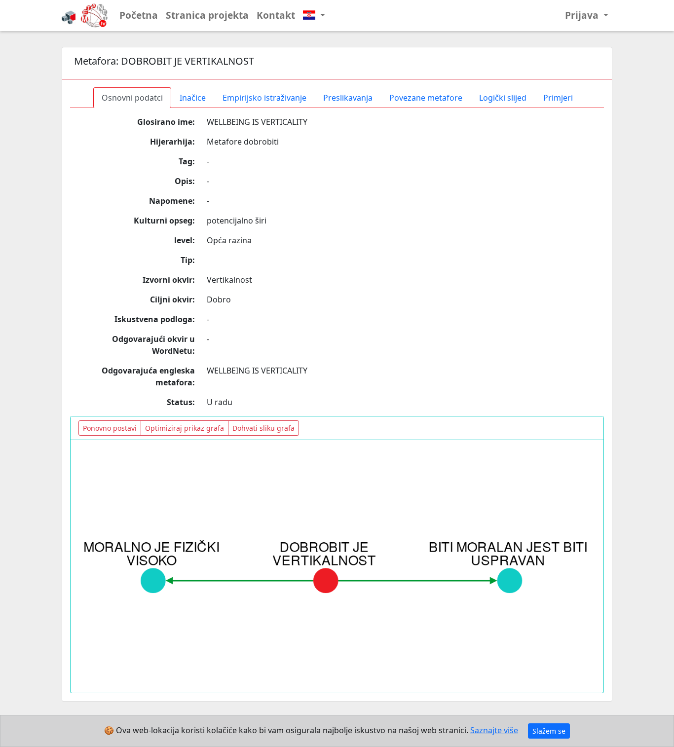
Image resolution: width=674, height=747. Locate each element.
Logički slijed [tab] (502, 97)
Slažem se (548, 731)
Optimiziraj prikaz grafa (184, 428)
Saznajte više (494, 730)
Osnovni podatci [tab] (132, 97)
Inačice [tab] (193, 97)
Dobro (219, 299)
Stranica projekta (207, 15)
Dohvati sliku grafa (263, 428)
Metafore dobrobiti (243, 141)
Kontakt (276, 15)
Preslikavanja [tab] (348, 97)
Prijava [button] (583, 15)
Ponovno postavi (110, 428)
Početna (138, 15)
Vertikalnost (229, 279)
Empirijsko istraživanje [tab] (264, 97)
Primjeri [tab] (558, 97)
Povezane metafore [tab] (425, 97)
